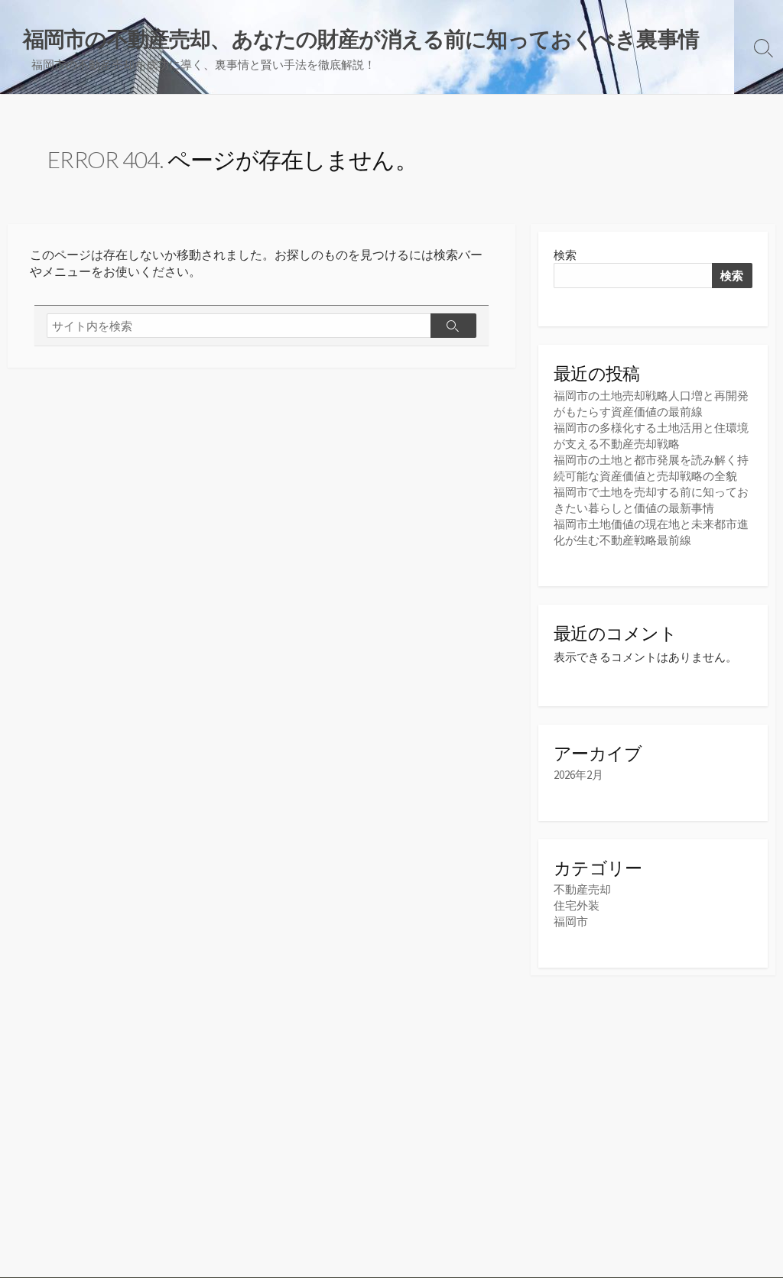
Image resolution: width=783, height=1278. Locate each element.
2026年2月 (578, 774)
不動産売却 (582, 889)
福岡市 (571, 921)
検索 (565, 255)
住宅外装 (576, 905)
